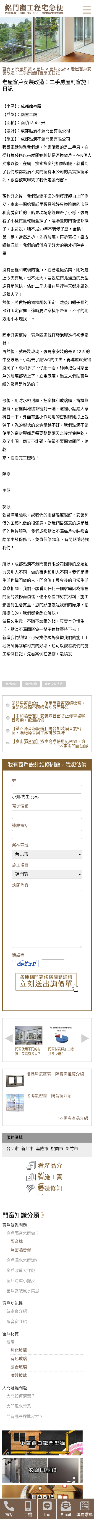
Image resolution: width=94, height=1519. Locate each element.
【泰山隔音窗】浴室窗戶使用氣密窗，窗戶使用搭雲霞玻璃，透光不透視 (48, 743)
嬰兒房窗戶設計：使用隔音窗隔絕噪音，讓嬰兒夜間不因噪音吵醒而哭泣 (48, 705)
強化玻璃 (18, 1350)
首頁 (6, 69)
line (47, 1514)
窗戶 (41, 69)
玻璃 (10, 1342)
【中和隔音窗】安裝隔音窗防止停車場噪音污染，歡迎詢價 (48, 718)
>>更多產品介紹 (73, 1118)
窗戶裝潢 (31, 684)
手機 (28, 1514)
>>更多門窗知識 (73, 746)
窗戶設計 (58, 69)
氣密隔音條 (20, 1250)
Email (66, 1514)
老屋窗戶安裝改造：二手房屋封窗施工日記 (46, 71)
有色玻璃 (18, 1358)
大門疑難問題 (14, 1388)
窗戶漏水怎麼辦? (21, 1260)
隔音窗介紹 (16, 1321)
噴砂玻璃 (18, 1375)
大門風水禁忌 (18, 1406)
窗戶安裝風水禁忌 (22, 1291)
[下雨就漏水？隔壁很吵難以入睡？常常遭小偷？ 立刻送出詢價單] (47, 983)
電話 (9, 1514)
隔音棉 (16, 1241)
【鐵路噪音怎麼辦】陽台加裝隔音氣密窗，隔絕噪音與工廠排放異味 (46, 730)
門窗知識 (23, 69)
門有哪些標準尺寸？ (24, 1416)
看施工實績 (50, 1182)
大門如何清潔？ (20, 1396)
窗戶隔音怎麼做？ (22, 1233)
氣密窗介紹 (16, 1311)
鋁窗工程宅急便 (34, 9)
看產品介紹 (50, 1170)
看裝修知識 (50, 1193)
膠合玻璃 (18, 1367)
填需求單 (84, 1514)
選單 (87, 10)
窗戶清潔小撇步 (20, 1281)
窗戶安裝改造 (54, 684)
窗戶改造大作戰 (20, 1270)
